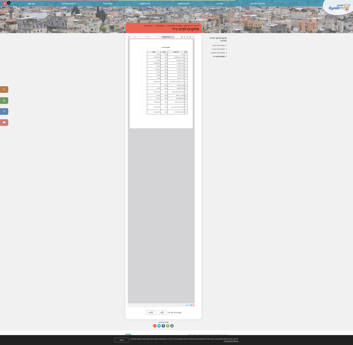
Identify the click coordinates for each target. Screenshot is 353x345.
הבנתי (122, 340)
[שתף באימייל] (155, 326)
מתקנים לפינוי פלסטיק (218, 52)
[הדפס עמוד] (172, 326)
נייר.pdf (182, 305)
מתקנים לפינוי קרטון (219, 45)
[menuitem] (216, 45)
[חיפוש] (5, 3)
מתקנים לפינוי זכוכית (218, 49)
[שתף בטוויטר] (159, 326)
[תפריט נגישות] (9, 3)
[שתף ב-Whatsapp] (168, 326)
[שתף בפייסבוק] (163, 326)
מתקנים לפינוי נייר (219, 56)
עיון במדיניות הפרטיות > (231, 341)
